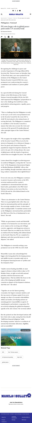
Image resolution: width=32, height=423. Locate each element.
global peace (5, 362)
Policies (3, 419)
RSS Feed (24, 419)
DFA (3, 352)
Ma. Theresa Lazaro (13, 352)
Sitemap (13, 419)
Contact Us (4, 421)
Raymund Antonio (7, 31)
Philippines (5, 23)
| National (13, 23)
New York (19, 357)
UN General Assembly (7, 357)
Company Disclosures (14, 417)
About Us (4, 417)
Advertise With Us (26, 417)
